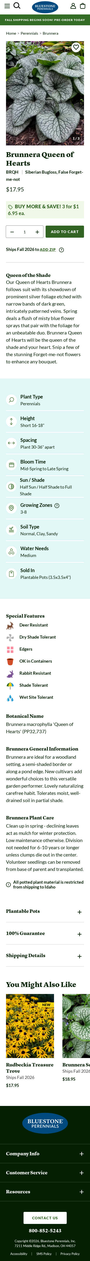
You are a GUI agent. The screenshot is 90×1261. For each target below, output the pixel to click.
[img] (56, 505)
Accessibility (18, 1254)
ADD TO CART (65, 231)
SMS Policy (44, 1254)
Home (11, 33)
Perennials (29, 33)
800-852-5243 (45, 1231)
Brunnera (50, 33)
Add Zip (48, 249)
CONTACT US (45, 1218)
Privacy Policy (70, 1254)
